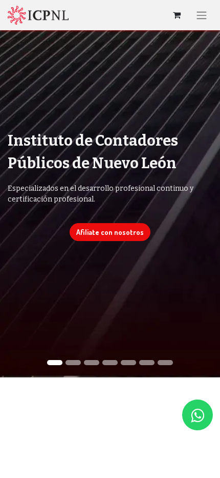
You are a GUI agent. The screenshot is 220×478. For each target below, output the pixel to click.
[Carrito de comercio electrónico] (176, 15)
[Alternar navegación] (201, 15)
